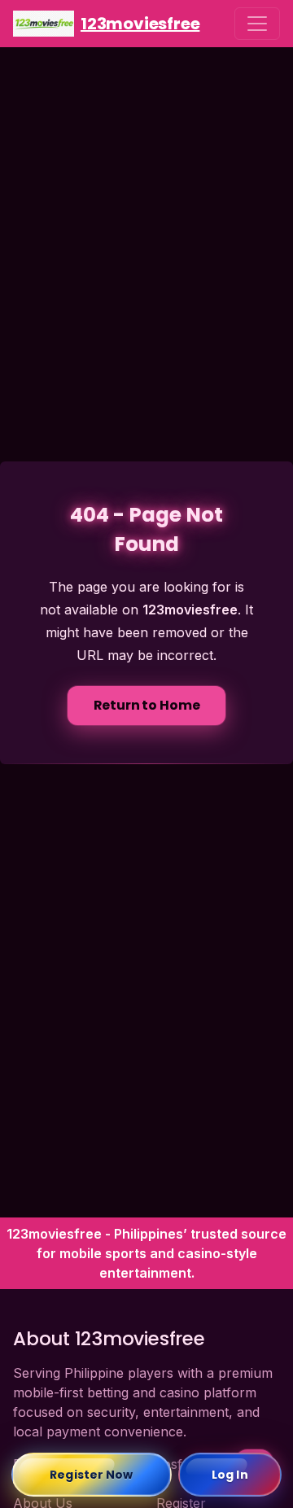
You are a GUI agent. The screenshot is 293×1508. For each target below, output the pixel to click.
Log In (230, 1474)
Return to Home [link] (147, 705)
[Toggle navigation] (257, 23)
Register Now (91, 1474)
